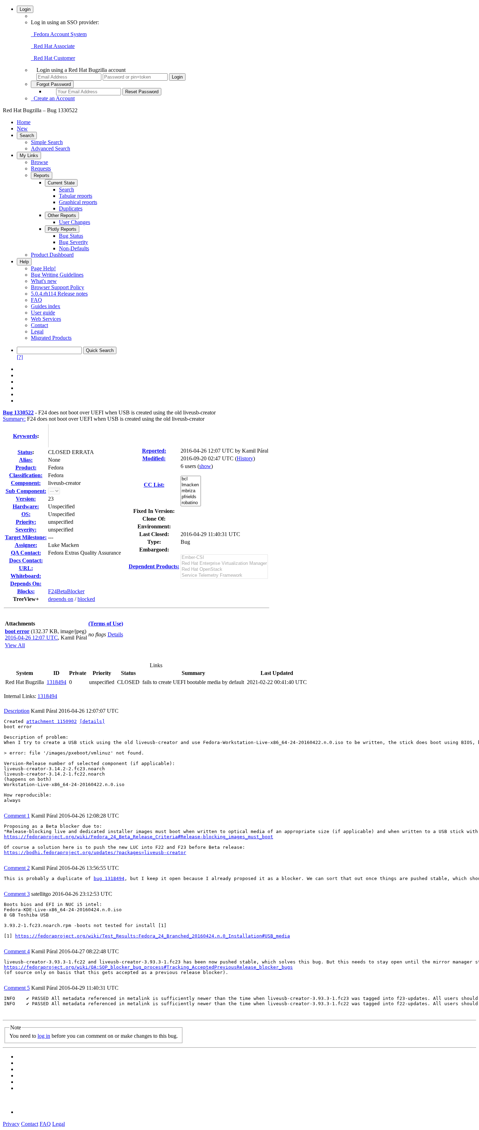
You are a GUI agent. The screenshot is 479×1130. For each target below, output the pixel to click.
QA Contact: (26, 553)
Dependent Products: (154, 566)
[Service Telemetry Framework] (224, 575)
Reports (41, 175)
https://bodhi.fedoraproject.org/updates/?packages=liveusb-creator (95, 852)
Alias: (26, 460)
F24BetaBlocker (66, 591)
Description (16, 711)
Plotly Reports (62, 229)
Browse (39, 162)
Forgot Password (52, 84)
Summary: (14, 419)
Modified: (154, 458)
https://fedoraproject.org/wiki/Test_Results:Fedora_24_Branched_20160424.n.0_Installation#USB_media (152, 936)
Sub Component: (26, 491)
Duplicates (70, 208)
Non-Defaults (74, 248)
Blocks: (26, 591)
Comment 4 (17, 951)
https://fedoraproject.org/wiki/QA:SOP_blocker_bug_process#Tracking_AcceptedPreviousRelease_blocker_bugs (148, 967)
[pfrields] (191, 497)
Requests (41, 168)
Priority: (26, 522)
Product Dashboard (52, 255)
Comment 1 (17, 816)
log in (44, 1036)
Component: (26, 483)
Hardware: (26, 506)
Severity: (25, 530)
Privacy (11, 1124)
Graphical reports (78, 202)
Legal (37, 331)
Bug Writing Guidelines (57, 275)
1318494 (56, 682)
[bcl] (191, 479)
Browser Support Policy (57, 287)
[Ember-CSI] (224, 558)
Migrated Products (51, 338)
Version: (26, 499)
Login (25, 9)
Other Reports (62, 215)
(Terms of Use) (105, 624)
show (205, 466)
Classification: (25, 475)
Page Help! (43, 268)
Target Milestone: (26, 537)
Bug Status (71, 236)
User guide (43, 313)
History (245, 458)
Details (115, 634)
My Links (29, 155)
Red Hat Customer (53, 58)
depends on (60, 599)
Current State (61, 182)
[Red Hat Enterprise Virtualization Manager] (224, 564)
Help (24, 261)
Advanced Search (50, 148)
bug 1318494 (109, 878)
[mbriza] (191, 491)
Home (24, 122)
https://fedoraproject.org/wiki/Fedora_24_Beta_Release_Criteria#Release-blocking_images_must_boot (138, 836)
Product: (25, 468)
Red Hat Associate (53, 46)
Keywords (25, 436)
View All (15, 645)
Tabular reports (75, 196)
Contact (39, 325)
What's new (44, 281)
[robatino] (191, 503)
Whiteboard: (26, 576)
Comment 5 (17, 988)
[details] (92, 721)
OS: (26, 514)
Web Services (46, 319)
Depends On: (25, 584)
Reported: (154, 451)
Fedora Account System (59, 34)
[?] (20, 357)
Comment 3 (17, 894)
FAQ (36, 300)
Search (27, 135)
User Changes (74, 222)
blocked (86, 599)
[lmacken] (191, 485)
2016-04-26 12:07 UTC (31, 638)
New (22, 128)
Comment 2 (17, 868)
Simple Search (47, 142)
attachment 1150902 (51, 721)
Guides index (45, 306)
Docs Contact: (26, 560)
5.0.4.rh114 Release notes (59, 294)
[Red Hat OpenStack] (224, 570)
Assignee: (26, 545)
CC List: (154, 485)
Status (25, 452)
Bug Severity (73, 242)
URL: (26, 568)
